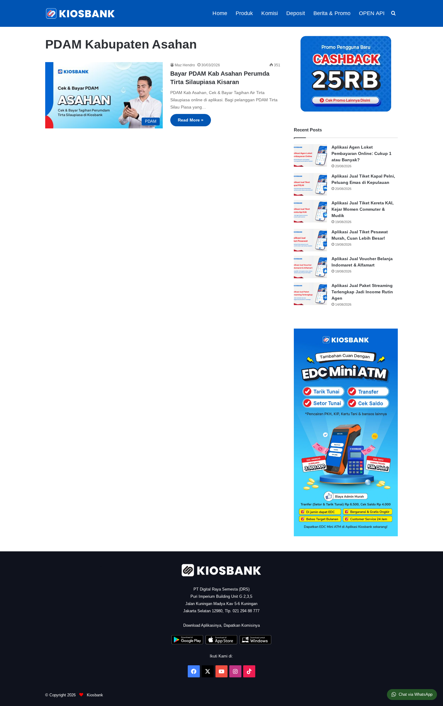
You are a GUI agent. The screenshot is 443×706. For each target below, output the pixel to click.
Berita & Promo (331, 13)
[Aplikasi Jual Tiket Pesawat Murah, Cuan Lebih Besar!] (310, 240)
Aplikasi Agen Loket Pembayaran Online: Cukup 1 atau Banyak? (361, 153)
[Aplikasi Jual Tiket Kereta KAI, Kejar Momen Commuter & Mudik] (310, 211)
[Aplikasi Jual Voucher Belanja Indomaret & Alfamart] (310, 267)
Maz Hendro (185, 65)
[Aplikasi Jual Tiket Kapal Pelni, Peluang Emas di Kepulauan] (310, 184)
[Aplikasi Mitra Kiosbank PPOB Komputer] (255, 643)
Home (219, 13)
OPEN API (372, 13)
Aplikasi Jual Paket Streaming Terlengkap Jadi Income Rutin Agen (362, 292)
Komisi (269, 13)
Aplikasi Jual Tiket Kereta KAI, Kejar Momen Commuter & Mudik (362, 209)
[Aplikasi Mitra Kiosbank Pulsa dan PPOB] (187, 643)
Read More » (190, 120)
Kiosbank (94, 695)
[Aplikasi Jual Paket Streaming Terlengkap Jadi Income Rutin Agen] (310, 293)
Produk (244, 13)
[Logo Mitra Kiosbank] (80, 13)
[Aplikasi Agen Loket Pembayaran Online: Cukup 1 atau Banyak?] (310, 155)
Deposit (295, 13)
